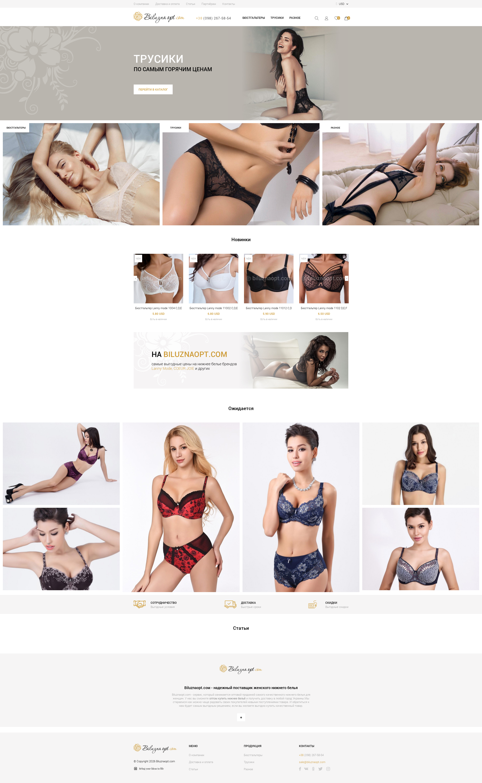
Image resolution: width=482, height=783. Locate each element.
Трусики (277, 18)
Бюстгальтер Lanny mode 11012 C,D (269, 308)
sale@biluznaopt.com (312, 762)
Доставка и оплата (167, 4)
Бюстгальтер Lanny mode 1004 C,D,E (158, 308)
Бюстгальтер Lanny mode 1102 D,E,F (324, 308)
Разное (294, 18)
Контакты (228, 4)
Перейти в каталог (153, 89)
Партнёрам (208, 4)
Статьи (190, 4)
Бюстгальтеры (254, 18)
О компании (141, 4)
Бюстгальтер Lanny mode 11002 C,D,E (214, 308)
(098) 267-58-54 (213, 18)
